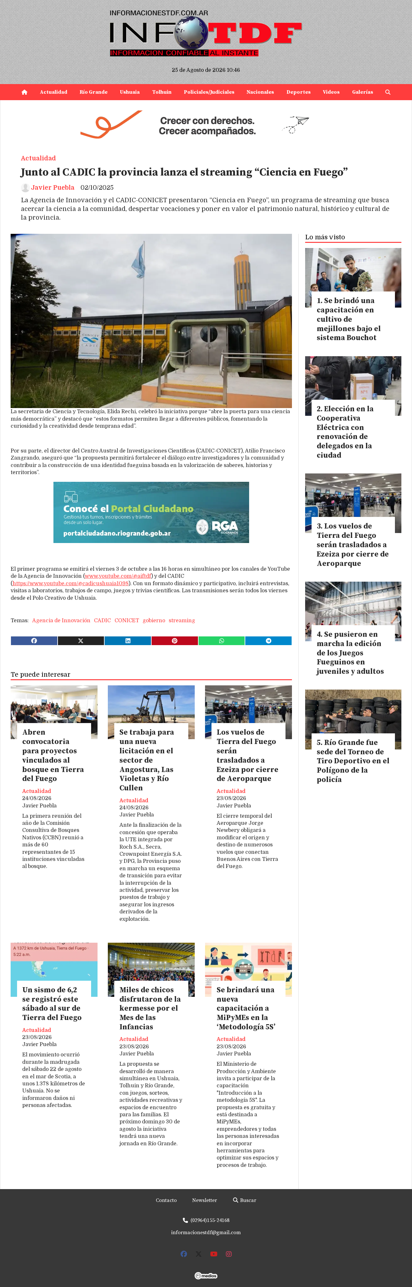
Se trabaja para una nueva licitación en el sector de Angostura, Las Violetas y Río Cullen (146, 760)
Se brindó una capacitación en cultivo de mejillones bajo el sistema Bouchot (349, 319)
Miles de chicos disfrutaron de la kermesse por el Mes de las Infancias (150, 1009)
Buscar (247, 1200)
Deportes (298, 92)
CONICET (127, 621)
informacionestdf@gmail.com (206, 1232)
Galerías (362, 92)
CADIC (102, 621)
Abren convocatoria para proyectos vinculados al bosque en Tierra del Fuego (53, 756)
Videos (331, 92)
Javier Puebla (52, 187)
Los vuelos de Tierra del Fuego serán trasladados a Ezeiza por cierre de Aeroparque (247, 756)
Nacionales (260, 92)
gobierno (154, 621)
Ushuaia (130, 92)
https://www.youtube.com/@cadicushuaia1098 (70, 583)
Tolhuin (162, 92)
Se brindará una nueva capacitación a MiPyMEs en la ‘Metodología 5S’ (246, 1009)
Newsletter (204, 1200)
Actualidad (53, 92)
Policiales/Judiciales (209, 92)
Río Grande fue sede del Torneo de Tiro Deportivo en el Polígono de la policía (353, 761)
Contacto (166, 1200)
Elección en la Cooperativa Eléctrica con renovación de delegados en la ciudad (345, 432)
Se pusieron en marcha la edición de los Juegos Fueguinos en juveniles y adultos (350, 653)
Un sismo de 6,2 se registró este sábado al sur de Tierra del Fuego (52, 1004)
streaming (182, 621)
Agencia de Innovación (61, 621)
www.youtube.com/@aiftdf (118, 576)
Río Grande (94, 92)
